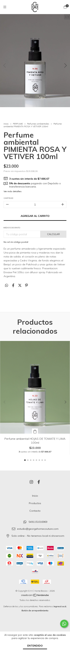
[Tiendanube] (35, 596)
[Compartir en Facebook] (13, 285)
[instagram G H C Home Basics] (31, 482)
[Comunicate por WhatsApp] (64, 624)
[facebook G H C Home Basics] (38, 482)
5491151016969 (38, 522)
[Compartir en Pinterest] (26, 285)
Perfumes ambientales (38, 123)
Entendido (35, 645)
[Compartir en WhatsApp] (7, 285)
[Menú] (5, 7)
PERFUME (18, 123)
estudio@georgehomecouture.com (38, 529)
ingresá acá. (60, 606)
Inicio (6, 123)
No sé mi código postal (16, 242)
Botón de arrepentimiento (35, 610)
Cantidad (8, 198)
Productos (35, 503)
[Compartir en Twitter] (20, 285)
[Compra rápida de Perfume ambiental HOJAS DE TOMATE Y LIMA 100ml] (35, 431)
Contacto (35, 510)
